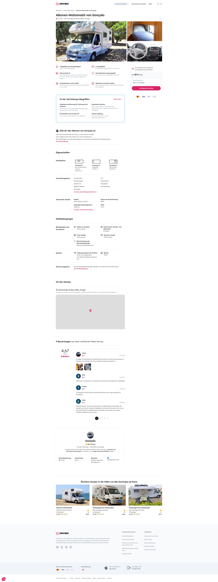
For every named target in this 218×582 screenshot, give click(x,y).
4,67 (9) (60, 18)
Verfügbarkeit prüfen (146, 88)
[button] (4, 579)
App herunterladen (121, 4)
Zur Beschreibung (62, 141)
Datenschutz (101, 578)
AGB (94, 578)
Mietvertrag (148, 539)
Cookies (109, 578)
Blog (71, 578)
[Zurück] (58, 495)
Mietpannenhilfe (149, 546)
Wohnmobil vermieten (139, 4)
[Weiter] (87, 495)
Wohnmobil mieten (128, 539)
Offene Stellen (86, 578)
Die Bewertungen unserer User (130, 549)
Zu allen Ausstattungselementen (85, 192)
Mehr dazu (117, 99)
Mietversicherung (149, 543)
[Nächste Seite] (108, 418)
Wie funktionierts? (128, 536)
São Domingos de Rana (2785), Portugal (77, 18)
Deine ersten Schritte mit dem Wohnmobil (130, 544)
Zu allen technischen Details (83, 209)
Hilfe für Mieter (127, 554)
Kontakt (77, 578)
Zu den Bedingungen (81, 268)
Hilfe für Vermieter (150, 550)
